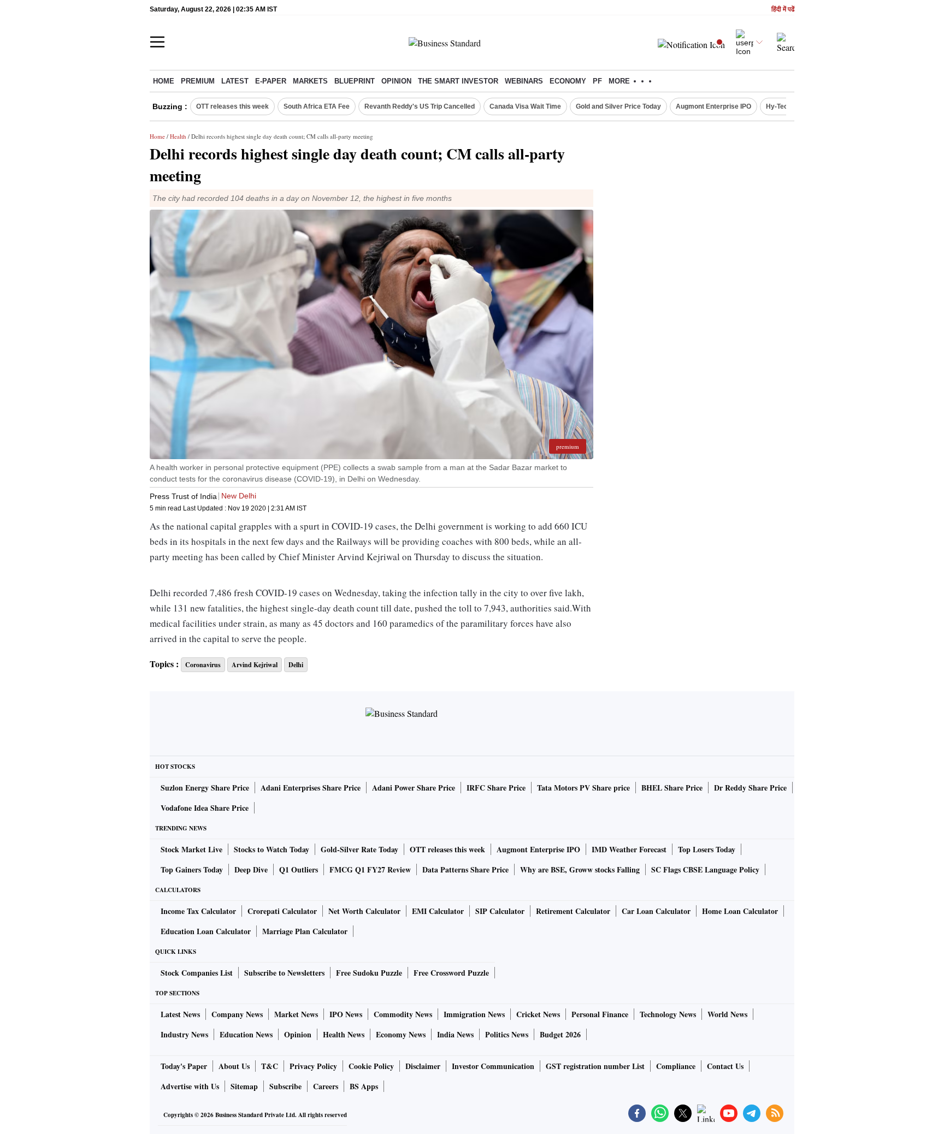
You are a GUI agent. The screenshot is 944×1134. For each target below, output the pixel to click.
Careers (325, 1086)
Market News (296, 1014)
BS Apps (364, 1086)
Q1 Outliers (298, 869)
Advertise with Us (190, 1086)
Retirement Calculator (573, 911)
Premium (198, 81)
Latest (235, 81)
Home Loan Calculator (740, 911)
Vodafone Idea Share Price (205, 808)
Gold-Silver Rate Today (359, 849)
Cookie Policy (371, 1066)
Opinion (396, 81)
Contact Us (725, 1066)
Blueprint (354, 81)
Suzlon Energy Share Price (205, 787)
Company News (237, 1014)
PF (597, 81)
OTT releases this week (232, 106)
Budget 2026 (560, 1034)
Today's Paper (184, 1066)
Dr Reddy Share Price (750, 787)
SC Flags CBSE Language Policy (705, 869)
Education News (246, 1034)
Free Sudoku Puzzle (369, 972)
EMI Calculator (438, 911)
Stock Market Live (191, 849)
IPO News (345, 1014)
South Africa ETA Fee (317, 106)
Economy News (401, 1034)
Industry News (184, 1034)
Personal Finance (599, 1014)
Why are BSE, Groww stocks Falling (580, 869)
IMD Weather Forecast (629, 849)
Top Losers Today (706, 849)
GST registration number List (595, 1066)
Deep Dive (251, 869)
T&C (269, 1066)
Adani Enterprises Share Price (311, 787)
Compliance (675, 1066)
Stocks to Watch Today (271, 849)
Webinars (524, 81)
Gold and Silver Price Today (618, 106)
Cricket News (538, 1014)
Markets (310, 81)
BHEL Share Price (672, 787)
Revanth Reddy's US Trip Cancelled (419, 106)
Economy (568, 81)
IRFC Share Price (496, 787)
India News (455, 1034)
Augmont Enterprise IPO (713, 106)
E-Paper (270, 81)
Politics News (506, 1034)
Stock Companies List (197, 972)
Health (178, 136)
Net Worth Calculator (364, 911)
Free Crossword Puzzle (451, 972)
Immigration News (474, 1014)
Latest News (180, 1014)
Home (163, 81)
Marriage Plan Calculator (304, 931)
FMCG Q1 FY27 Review (370, 869)
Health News (343, 1034)
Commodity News (403, 1014)
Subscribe (285, 1086)
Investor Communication (493, 1066)
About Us (234, 1066)
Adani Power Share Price (413, 787)
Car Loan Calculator (656, 911)
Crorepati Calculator (282, 911)
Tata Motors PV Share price (583, 787)
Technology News (668, 1014)
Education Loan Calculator (206, 931)
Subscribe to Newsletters (284, 972)
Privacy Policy (313, 1066)
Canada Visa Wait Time (525, 106)
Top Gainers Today (192, 869)
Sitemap (244, 1086)
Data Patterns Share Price (465, 869)
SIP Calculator (499, 911)
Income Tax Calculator (198, 911)
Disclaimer (422, 1066)
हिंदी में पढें (782, 9)
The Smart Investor (458, 81)
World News (727, 1014)
